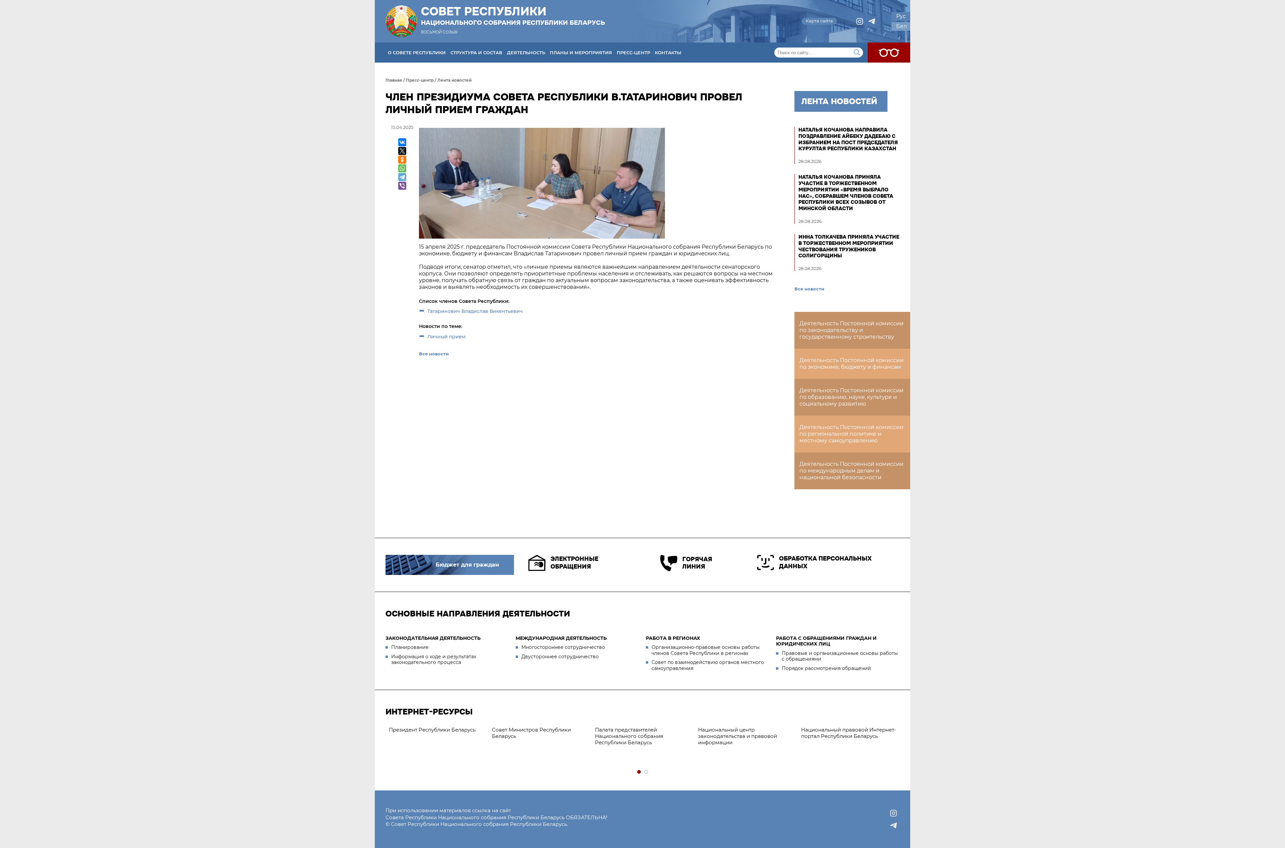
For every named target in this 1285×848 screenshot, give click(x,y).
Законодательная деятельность (433, 638)
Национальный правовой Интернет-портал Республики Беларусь (551, 733)
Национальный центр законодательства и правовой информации (440, 736)
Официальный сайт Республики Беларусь (752, 733)
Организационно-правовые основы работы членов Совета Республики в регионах (706, 650)
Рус (901, 16)
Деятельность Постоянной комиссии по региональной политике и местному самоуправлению (851, 434)
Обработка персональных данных (825, 562)
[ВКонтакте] (402, 142)
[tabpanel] (449, 736)
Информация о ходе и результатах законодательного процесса (433, 660)
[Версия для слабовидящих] (889, 53)
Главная (394, 80)
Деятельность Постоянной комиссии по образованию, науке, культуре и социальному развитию (851, 397)
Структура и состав (476, 52)
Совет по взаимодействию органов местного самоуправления (708, 665)
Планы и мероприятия (581, 52)
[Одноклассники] (402, 160)
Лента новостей (454, 80)
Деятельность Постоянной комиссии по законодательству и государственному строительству (851, 330)
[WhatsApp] (402, 168)
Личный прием (446, 337)
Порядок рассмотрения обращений (826, 668)
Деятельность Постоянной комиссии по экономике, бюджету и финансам (851, 363)
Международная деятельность (561, 638)
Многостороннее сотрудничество (563, 647)
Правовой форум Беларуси (643, 730)
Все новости (434, 353)
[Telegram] (402, 177)
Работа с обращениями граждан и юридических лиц (826, 641)
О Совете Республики (417, 52)
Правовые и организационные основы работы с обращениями (840, 656)
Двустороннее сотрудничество (560, 657)
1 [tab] (639, 772)
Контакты (668, 52)
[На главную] (401, 21)
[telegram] (872, 21)
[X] (402, 151)
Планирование (410, 647)
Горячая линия (697, 563)
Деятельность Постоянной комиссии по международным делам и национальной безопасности (851, 471)
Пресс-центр (633, 52)
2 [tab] (646, 772)
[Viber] (402, 186)
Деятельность (526, 52)
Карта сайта (819, 20)
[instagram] (860, 21)
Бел (901, 26)
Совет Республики (513, 15)
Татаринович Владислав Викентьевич (475, 311)
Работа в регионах (673, 638)
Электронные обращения (574, 562)
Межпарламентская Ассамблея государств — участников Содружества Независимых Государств (854, 739)
